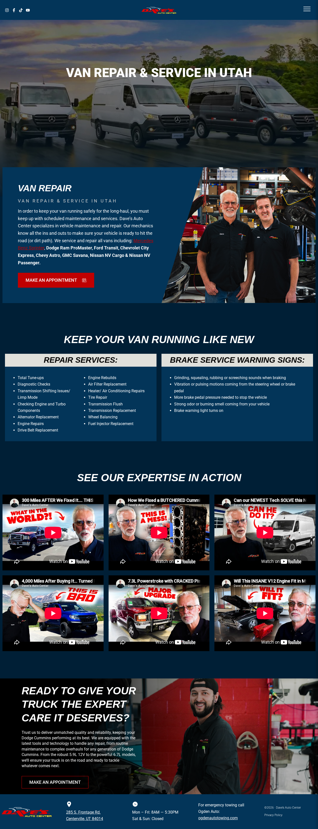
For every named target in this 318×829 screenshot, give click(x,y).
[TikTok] (21, 10)
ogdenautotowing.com (218, 818)
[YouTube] (28, 10)
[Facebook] (14, 10)
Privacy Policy (273, 815)
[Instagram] (7, 10)
